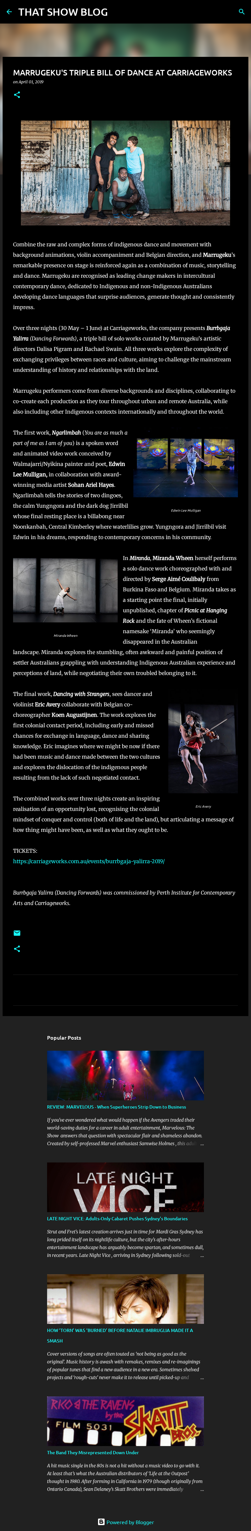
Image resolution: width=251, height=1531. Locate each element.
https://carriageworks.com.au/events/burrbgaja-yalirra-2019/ (89, 861)
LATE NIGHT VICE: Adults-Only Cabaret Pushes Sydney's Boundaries (117, 1218)
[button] (17, 95)
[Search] (117, 12)
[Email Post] (17, 935)
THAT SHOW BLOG (63, 11)
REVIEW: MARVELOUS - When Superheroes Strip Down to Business (116, 1107)
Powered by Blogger (129, 1522)
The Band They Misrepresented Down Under (93, 1452)
